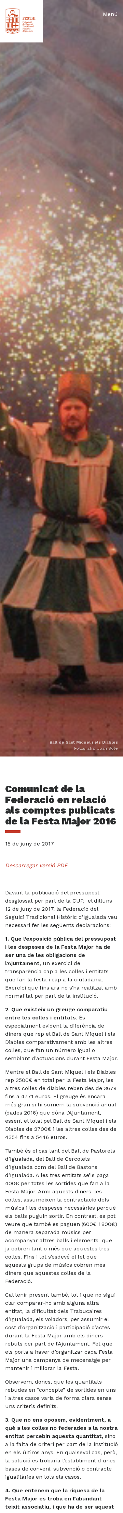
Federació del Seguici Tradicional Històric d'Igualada (21, 21)
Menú (110, 14)
